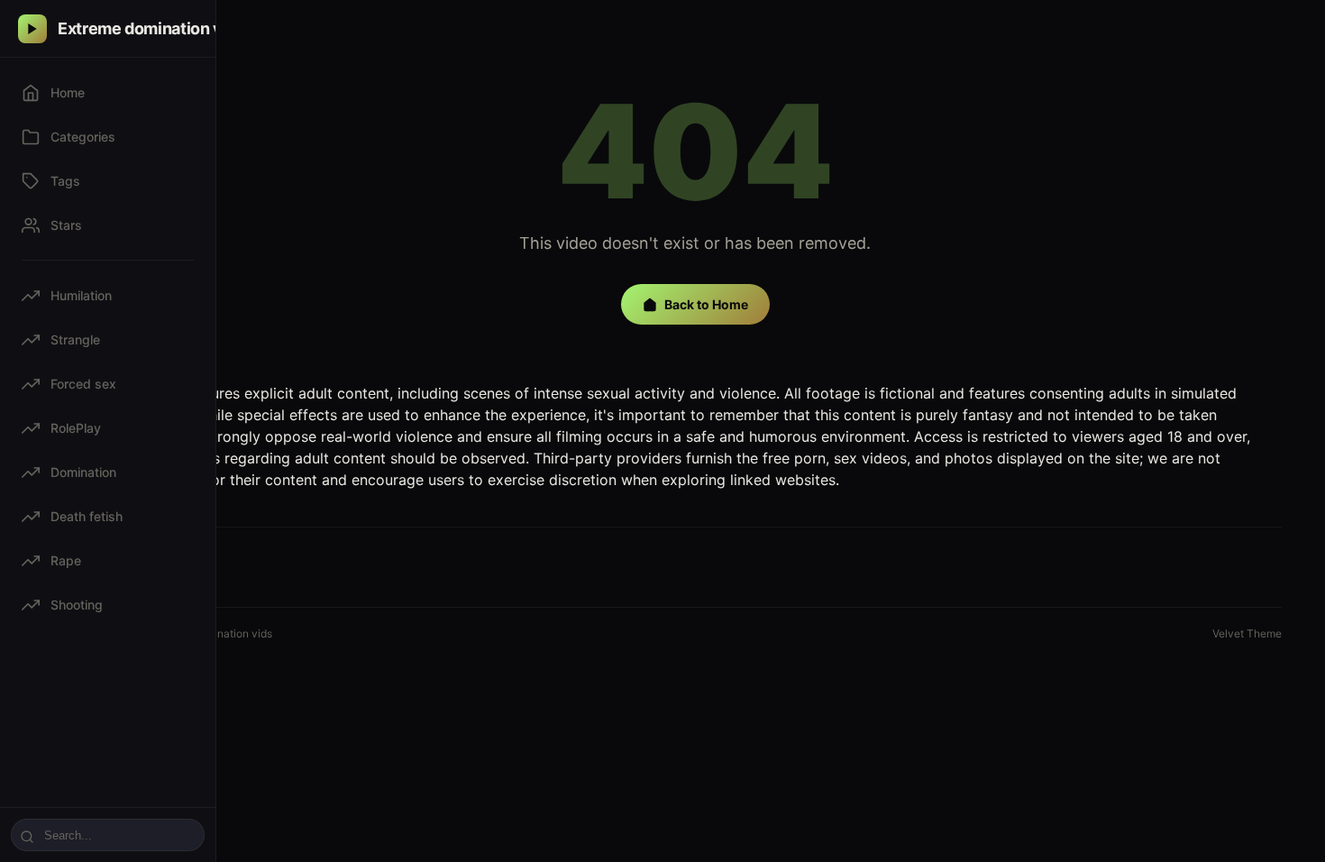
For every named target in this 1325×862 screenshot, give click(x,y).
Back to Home (706, 304)
